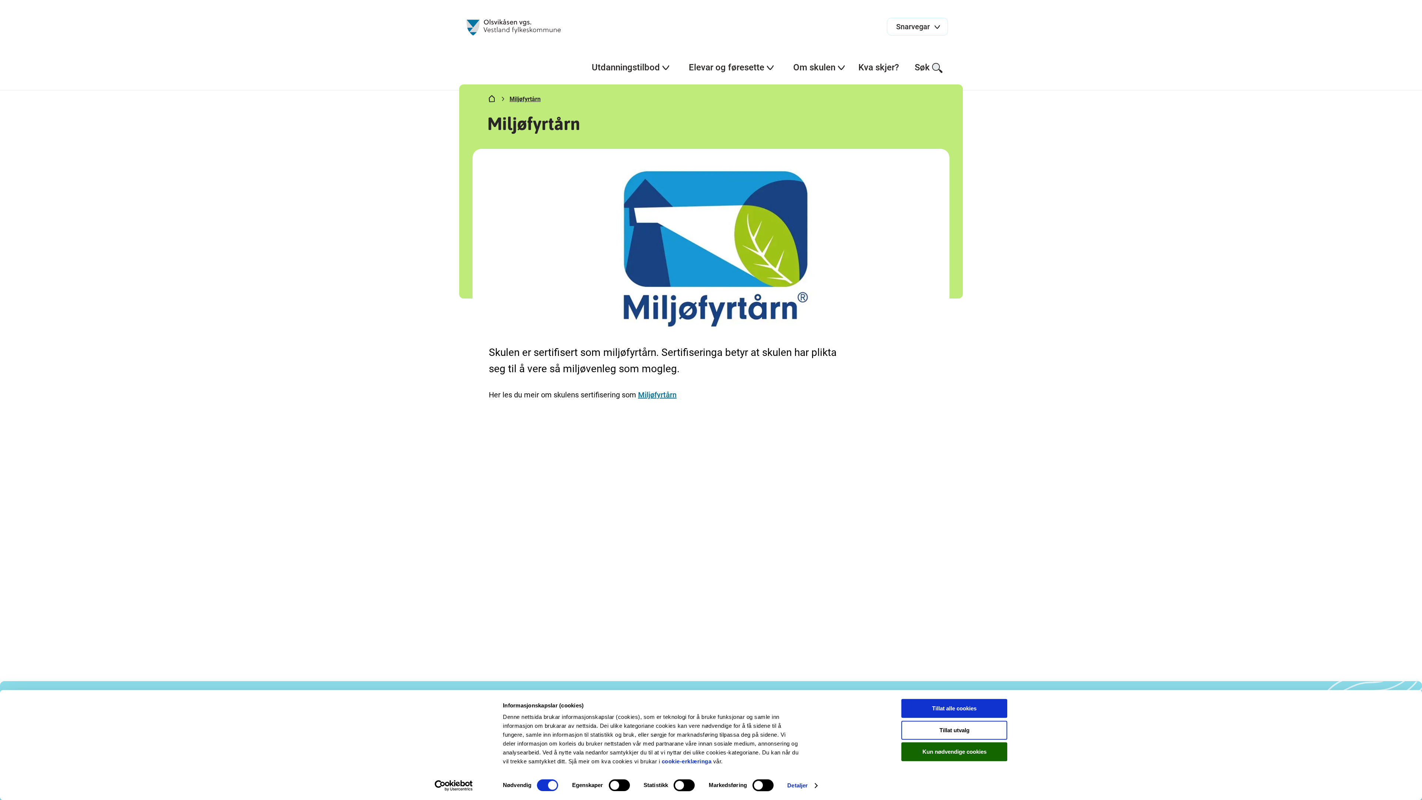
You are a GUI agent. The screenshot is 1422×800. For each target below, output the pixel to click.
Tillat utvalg (954, 730)
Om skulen (814, 67)
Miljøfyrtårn (525, 99)
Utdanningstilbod (626, 67)
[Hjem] (491, 100)
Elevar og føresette (726, 67)
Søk (922, 67)
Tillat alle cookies (954, 708)
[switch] (619, 785)
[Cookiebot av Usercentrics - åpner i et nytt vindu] (453, 785)
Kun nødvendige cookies (954, 752)
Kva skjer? (878, 67)
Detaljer (797, 785)
